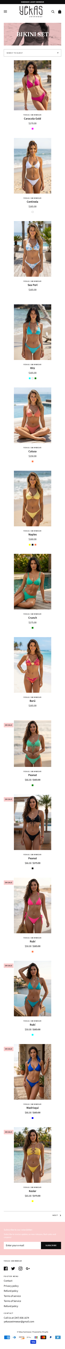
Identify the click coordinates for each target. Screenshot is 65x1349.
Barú (32, 701)
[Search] (52, 11)
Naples (32, 534)
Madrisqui (32, 1108)
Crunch (32, 618)
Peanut (32, 775)
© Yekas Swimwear (24, 1332)
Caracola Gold (32, 119)
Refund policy (11, 1291)
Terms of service (12, 1296)
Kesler (32, 1191)
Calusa (32, 451)
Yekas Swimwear (32, 115)
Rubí (32, 941)
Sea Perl (32, 285)
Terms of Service (12, 1301)
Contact (8, 1281)
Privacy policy (11, 1286)
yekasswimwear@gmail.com (19, 1321)
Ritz (32, 368)
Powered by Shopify (40, 1332)
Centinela (32, 202)
